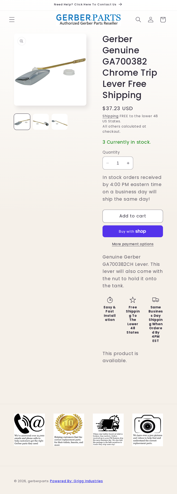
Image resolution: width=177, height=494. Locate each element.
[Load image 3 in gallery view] (60, 122)
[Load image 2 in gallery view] (41, 122)
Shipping (111, 116)
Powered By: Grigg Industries (76, 481)
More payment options (133, 244)
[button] (12, 20)
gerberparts (38, 481)
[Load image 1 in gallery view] (22, 122)
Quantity (111, 152)
